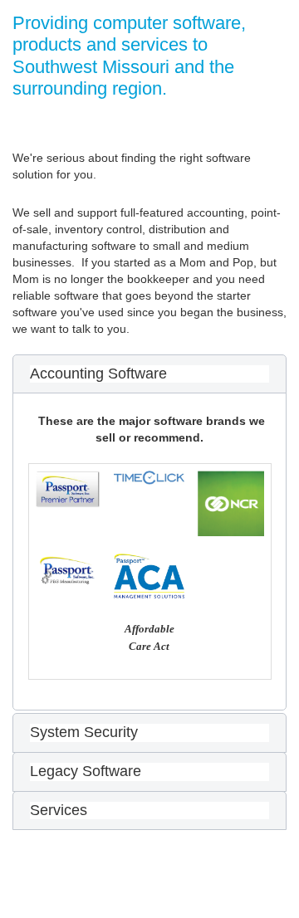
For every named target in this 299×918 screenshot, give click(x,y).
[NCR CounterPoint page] (230, 503)
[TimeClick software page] (149, 478)
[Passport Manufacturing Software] (68, 571)
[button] (149, 374)
